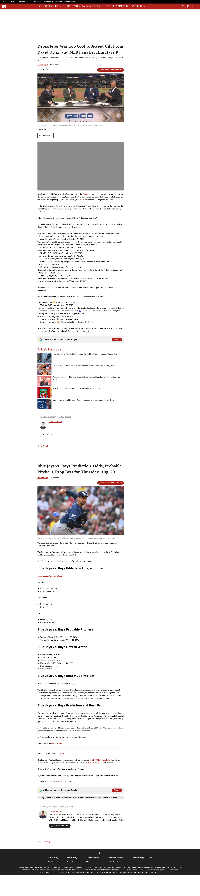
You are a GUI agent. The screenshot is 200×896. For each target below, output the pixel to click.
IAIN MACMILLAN (55, 811)
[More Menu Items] (148, 6)
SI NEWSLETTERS (26, 2)
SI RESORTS (48, 2)
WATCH (135, 6)
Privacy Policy (53, 858)
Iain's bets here (63, 781)
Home (39, 446)
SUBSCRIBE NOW (70, 2)
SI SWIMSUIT (13, 2)
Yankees (86, 194)
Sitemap (51, 861)
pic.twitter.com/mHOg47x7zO (91, 236)
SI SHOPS (58, 2)
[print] (51, 434)
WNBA (77, 6)
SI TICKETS (38, 2)
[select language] (189, 6)
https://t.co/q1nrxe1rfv (65, 302)
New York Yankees (45, 135)
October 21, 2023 (76, 239)
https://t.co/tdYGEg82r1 (87, 250)
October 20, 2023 (74, 253)
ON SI (4, 2)
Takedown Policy (92, 858)
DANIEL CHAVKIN (55, 422)
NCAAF (69, 6)
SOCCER (48, 6)
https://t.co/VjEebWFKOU (72, 256)
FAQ (87, 861)
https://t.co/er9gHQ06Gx (86, 244)
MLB (62, 6)
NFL (40, 6)
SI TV (142, 6)
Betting (47, 842)
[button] (98, 6)
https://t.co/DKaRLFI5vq (67, 319)
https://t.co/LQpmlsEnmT (48, 264)
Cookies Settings (114, 861)
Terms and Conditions (116, 858)
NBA (56, 6)
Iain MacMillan (42, 478)
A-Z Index (70, 861)
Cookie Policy (72, 858)
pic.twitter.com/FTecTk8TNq (96, 278)
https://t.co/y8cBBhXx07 (74, 313)
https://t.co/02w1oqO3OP (48, 272)
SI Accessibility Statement (142, 858)
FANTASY (86, 6)
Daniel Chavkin (42, 65)
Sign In (195, 6)
